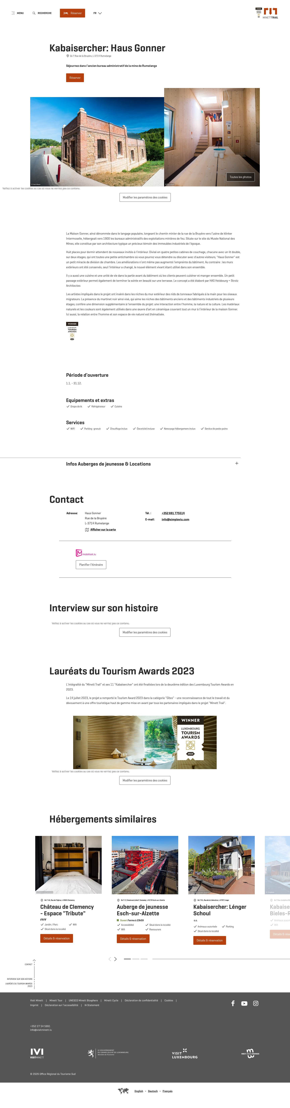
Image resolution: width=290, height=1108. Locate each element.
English (139, 1091)
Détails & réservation (68, 889)
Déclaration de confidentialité (141, 1000)
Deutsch (153, 1091)
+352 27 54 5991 (40, 1026)
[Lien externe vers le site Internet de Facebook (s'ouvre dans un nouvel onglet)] (233, 1003)
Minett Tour (56, 1000)
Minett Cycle (111, 1000)
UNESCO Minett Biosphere (83, 1000)
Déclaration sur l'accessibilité (61, 1005)
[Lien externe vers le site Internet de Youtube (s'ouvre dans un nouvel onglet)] (244, 1003)
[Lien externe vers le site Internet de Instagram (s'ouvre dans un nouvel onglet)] (256, 1003)
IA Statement (92, 1005)
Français (168, 1091)
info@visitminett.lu (41, 1029)
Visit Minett (36, 1000)
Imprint (34, 1005)
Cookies (168, 1000)
